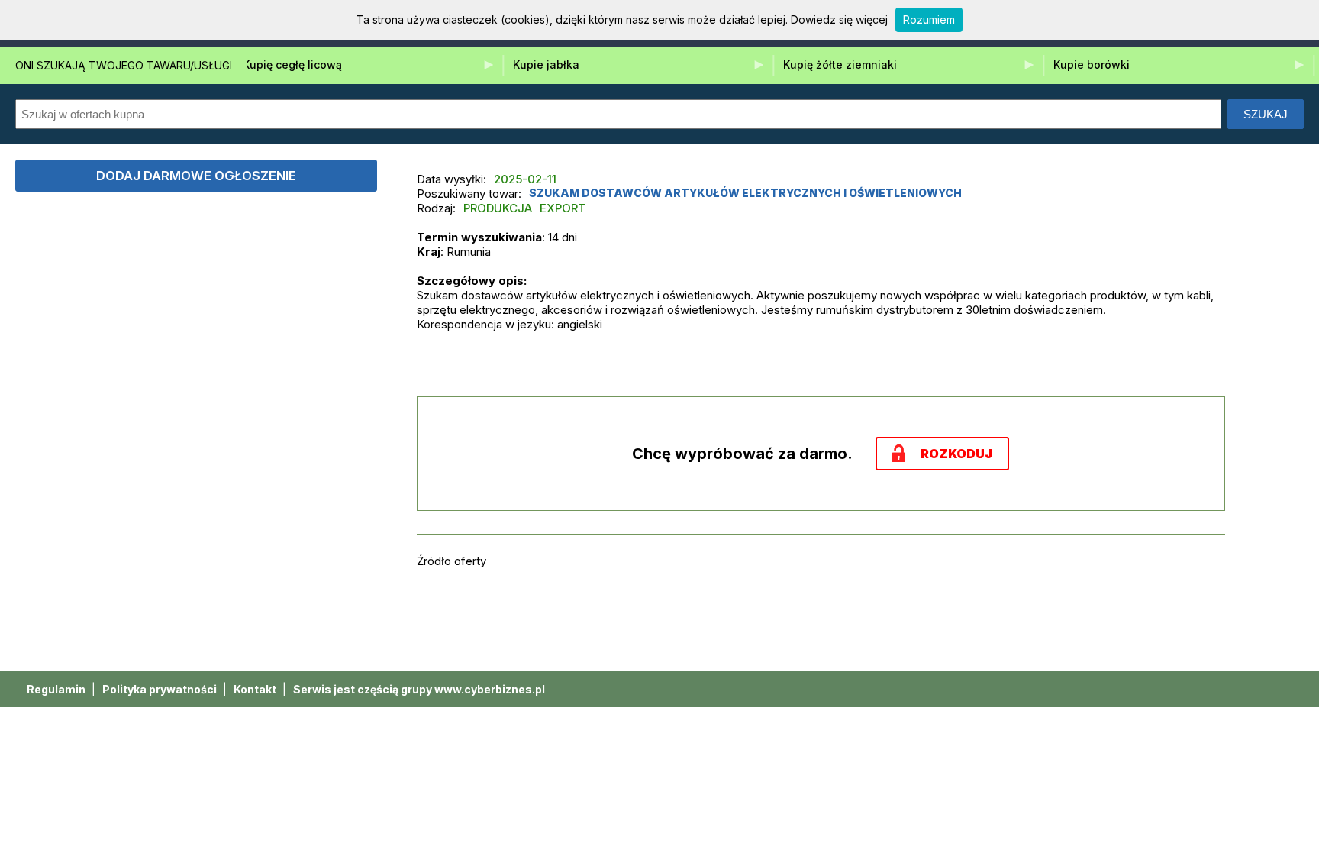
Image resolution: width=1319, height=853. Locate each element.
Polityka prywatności (160, 689)
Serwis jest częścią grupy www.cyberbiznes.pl (419, 689)
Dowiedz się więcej (839, 19)
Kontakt (256, 689)
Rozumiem (929, 19)
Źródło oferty (451, 561)
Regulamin (57, 689)
